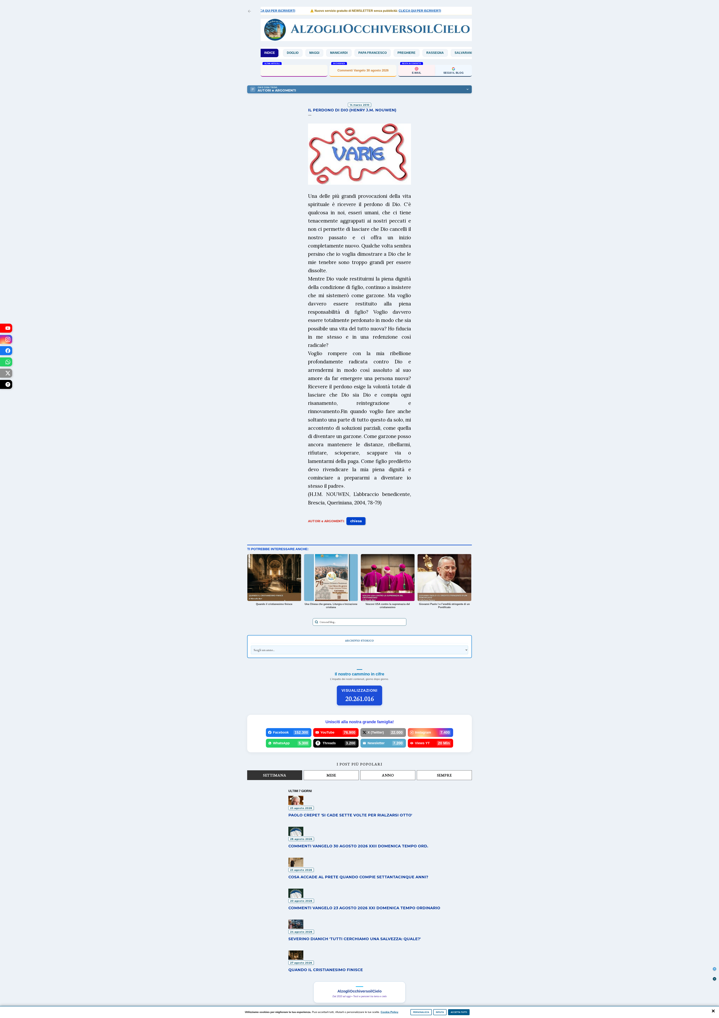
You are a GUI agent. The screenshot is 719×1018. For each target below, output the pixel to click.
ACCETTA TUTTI (459, 1012)
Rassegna (389, 52)
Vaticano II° (468, 52)
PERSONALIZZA (421, 1012)
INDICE (269, 53)
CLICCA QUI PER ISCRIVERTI (387, 10)
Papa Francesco (327, 52)
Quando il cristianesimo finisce (325, 970)
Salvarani (417, 52)
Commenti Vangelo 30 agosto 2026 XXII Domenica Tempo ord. (294, 70)
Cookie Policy (389, 1011)
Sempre (444, 775)
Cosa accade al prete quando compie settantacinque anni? (358, 877)
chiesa (356, 521)
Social (443, 52)
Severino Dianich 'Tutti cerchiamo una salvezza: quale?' (354, 939)
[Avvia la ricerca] (316, 622)
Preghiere (361, 52)
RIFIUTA (440, 1012)
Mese (331, 775)
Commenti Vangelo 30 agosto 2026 (363, 70)
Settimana (274, 775)
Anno (388, 775)
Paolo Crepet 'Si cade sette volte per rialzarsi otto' (350, 815)
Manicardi (293, 52)
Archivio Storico (359, 640)
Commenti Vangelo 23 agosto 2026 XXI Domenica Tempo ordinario (364, 908)
